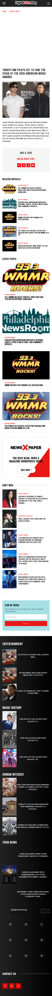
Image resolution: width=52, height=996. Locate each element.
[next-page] (7, 593)
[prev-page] (3, 593)
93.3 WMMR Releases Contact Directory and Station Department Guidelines (32, 190)
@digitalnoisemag (19, 910)
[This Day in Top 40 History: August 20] (9, 758)
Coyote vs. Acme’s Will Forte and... (33, 655)
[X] (28, 165)
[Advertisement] (26, 40)
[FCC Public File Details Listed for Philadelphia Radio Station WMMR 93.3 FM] (9, 231)
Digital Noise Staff (26, 158)
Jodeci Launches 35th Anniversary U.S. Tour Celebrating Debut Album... (33, 874)
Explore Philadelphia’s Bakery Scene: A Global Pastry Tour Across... (33, 787)
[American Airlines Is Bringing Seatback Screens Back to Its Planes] (9, 826)
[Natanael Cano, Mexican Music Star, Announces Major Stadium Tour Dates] (9, 894)
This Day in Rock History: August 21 (33, 739)
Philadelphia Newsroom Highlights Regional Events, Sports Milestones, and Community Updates (33, 204)
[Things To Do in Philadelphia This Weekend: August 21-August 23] (9, 806)
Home (4, 11)
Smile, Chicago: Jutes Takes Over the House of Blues (32, 519)
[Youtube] (33, 165)
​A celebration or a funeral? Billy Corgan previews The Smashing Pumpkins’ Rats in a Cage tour (30, 539)
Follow (45, 911)
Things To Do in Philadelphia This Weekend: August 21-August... (33, 806)
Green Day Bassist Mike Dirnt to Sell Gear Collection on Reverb (33, 246)
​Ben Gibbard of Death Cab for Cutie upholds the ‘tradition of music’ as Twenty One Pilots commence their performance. (31, 580)
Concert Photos (25, 516)
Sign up (26, 623)
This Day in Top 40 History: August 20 (33, 758)
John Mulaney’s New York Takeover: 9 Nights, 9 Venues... (33, 855)
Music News (15, 11)
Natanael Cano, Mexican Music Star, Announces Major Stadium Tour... (33, 894)
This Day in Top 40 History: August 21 (33, 720)
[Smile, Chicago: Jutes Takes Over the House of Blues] (9, 519)
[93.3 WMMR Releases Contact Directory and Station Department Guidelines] (9, 189)
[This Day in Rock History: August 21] (9, 739)
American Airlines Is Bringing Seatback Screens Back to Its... (33, 826)
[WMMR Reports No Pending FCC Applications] (9, 217)
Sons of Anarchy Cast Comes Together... (33, 692)
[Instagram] (24, 165)
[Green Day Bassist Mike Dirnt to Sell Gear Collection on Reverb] (9, 245)
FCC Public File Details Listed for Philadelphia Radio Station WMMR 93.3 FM (33, 232)
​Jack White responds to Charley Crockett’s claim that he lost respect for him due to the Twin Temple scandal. (33, 499)
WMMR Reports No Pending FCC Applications (30, 218)
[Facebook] (19, 165)
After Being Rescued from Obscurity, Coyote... (33, 674)
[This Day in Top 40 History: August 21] (9, 720)
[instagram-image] (10, 924)
